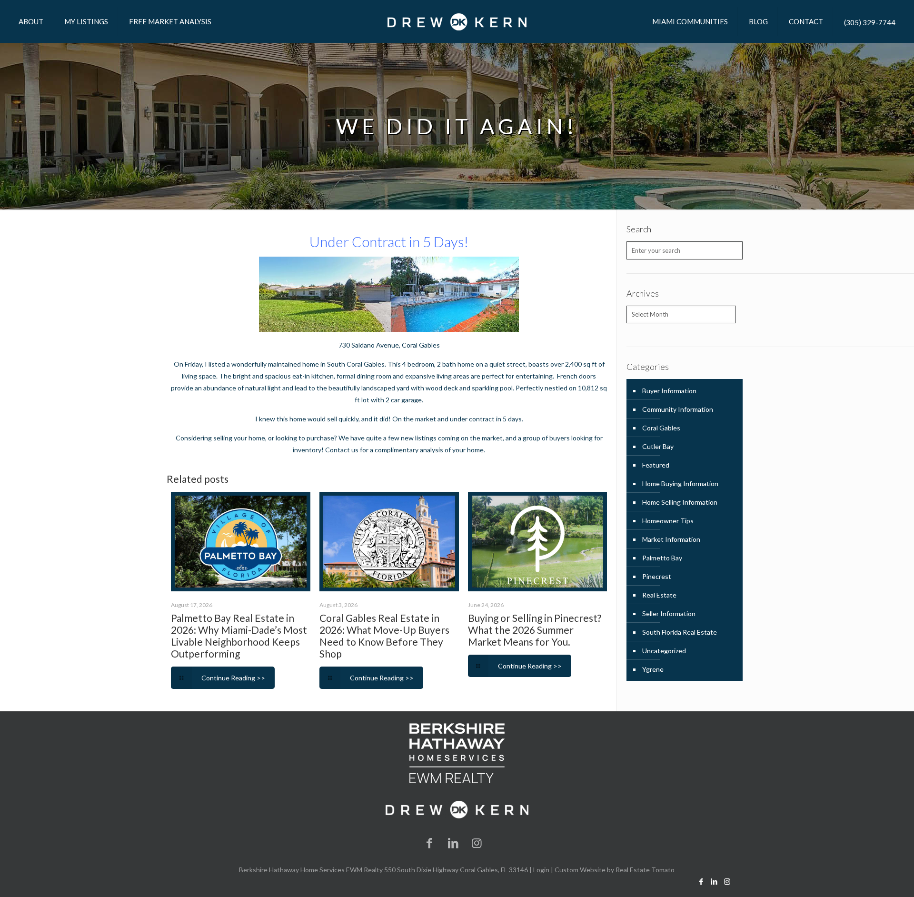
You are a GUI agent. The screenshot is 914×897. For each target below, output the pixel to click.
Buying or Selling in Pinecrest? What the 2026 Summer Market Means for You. (534, 630)
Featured (655, 465)
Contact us (342, 450)
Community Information (677, 409)
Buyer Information (669, 391)
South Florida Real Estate (679, 632)
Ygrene (653, 669)
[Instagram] (477, 842)
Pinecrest (656, 576)
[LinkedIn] (453, 842)
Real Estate (659, 595)
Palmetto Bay (662, 558)
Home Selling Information (679, 502)
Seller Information (668, 613)
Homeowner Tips (668, 521)
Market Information (671, 539)
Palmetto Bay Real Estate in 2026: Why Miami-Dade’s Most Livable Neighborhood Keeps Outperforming (239, 635)
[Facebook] (430, 842)
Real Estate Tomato (645, 870)
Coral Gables (421, 345)
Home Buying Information (680, 483)
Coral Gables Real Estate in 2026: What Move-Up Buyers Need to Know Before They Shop (384, 635)
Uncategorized (664, 651)
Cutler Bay (658, 446)
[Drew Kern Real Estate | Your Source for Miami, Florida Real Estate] (457, 21)
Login (541, 870)
